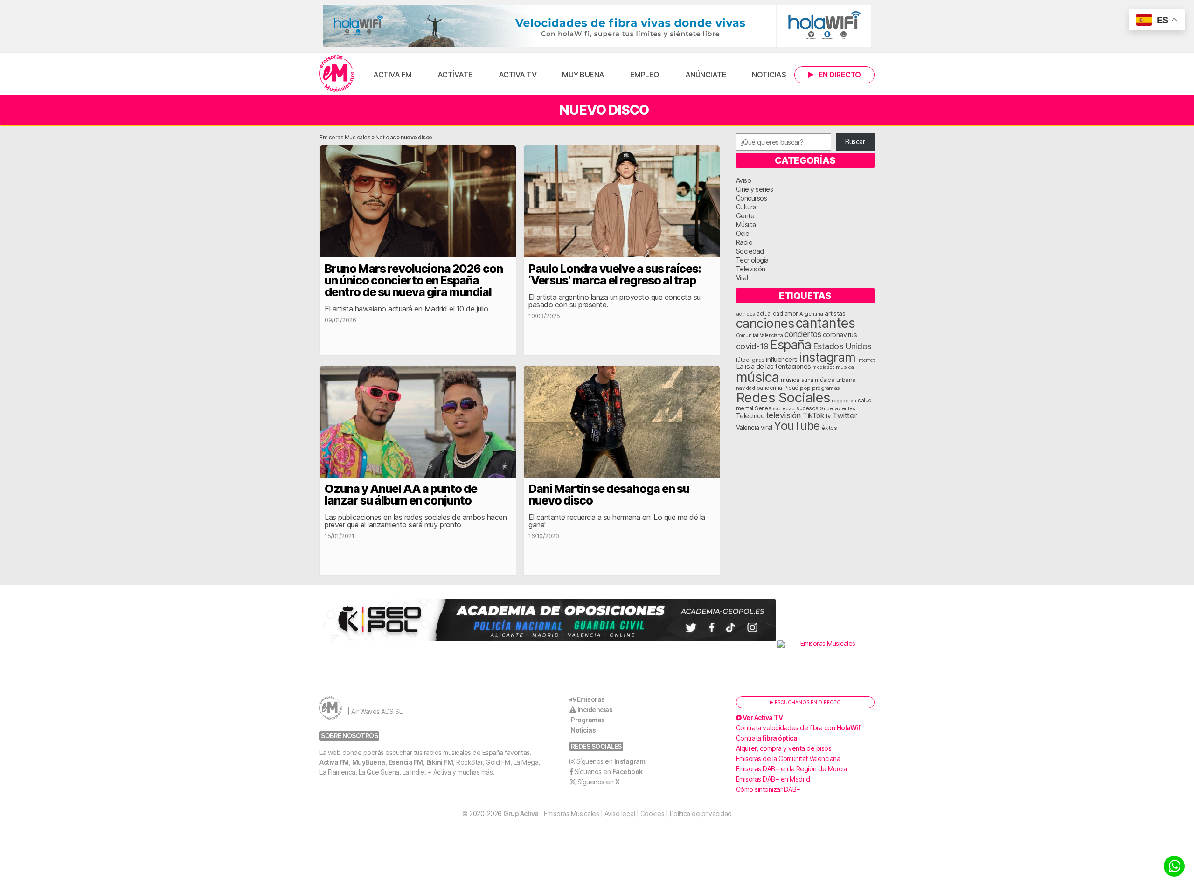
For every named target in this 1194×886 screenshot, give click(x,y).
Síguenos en (611, 761)
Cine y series (754, 189)
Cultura (746, 207)
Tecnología (752, 260)
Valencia (747, 427)
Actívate (455, 74)
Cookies (652, 813)
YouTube (797, 425)
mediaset (823, 367)
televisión (783, 415)
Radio (744, 242)
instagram (827, 357)
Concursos (751, 198)
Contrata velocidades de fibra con (799, 728)
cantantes (825, 323)
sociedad (784, 408)
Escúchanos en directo (807, 702)
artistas (835, 313)
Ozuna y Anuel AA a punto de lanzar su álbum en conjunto (401, 494)
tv (828, 416)
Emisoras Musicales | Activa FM (336, 74)
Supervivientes (837, 408)
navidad (745, 388)
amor (791, 313)
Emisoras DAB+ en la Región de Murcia (791, 769)
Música (746, 224)
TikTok (813, 415)
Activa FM (392, 74)
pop (805, 388)
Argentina (811, 314)
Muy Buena (583, 74)
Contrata (767, 738)
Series (763, 408)
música (757, 377)
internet (866, 360)
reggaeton (844, 400)
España (790, 344)
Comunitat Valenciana (759, 335)
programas (826, 388)
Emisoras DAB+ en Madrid (773, 779)
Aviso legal (619, 813)
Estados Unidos (842, 346)
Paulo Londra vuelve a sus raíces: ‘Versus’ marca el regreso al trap (614, 274)
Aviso (743, 180)
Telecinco (750, 416)
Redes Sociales (783, 397)
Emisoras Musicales (344, 137)
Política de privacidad (701, 813)
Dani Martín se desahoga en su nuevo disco (608, 494)
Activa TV (518, 74)
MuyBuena (368, 762)
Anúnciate (706, 74)
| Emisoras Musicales (551, 813)
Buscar (855, 141)
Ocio (743, 233)
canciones (765, 323)
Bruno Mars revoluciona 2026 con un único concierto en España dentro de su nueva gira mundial (414, 280)
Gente (745, 216)
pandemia (769, 388)
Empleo (644, 74)
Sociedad (750, 251)
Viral (742, 278)
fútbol (743, 360)
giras (758, 360)
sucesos (807, 408)
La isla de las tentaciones (773, 366)
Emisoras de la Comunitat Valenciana (788, 758)
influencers (782, 359)
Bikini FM (439, 762)
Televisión (750, 269)
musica (845, 367)
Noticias (769, 74)
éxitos (829, 428)
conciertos (802, 334)
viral (766, 427)
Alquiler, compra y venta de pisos (784, 748)
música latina (797, 379)
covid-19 (752, 346)
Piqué (791, 387)
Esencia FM (406, 762)
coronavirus (840, 335)
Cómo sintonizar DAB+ (768, 789)
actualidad (770, 314)
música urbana (835, 379)
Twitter (845, 415)
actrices (745, 314)
